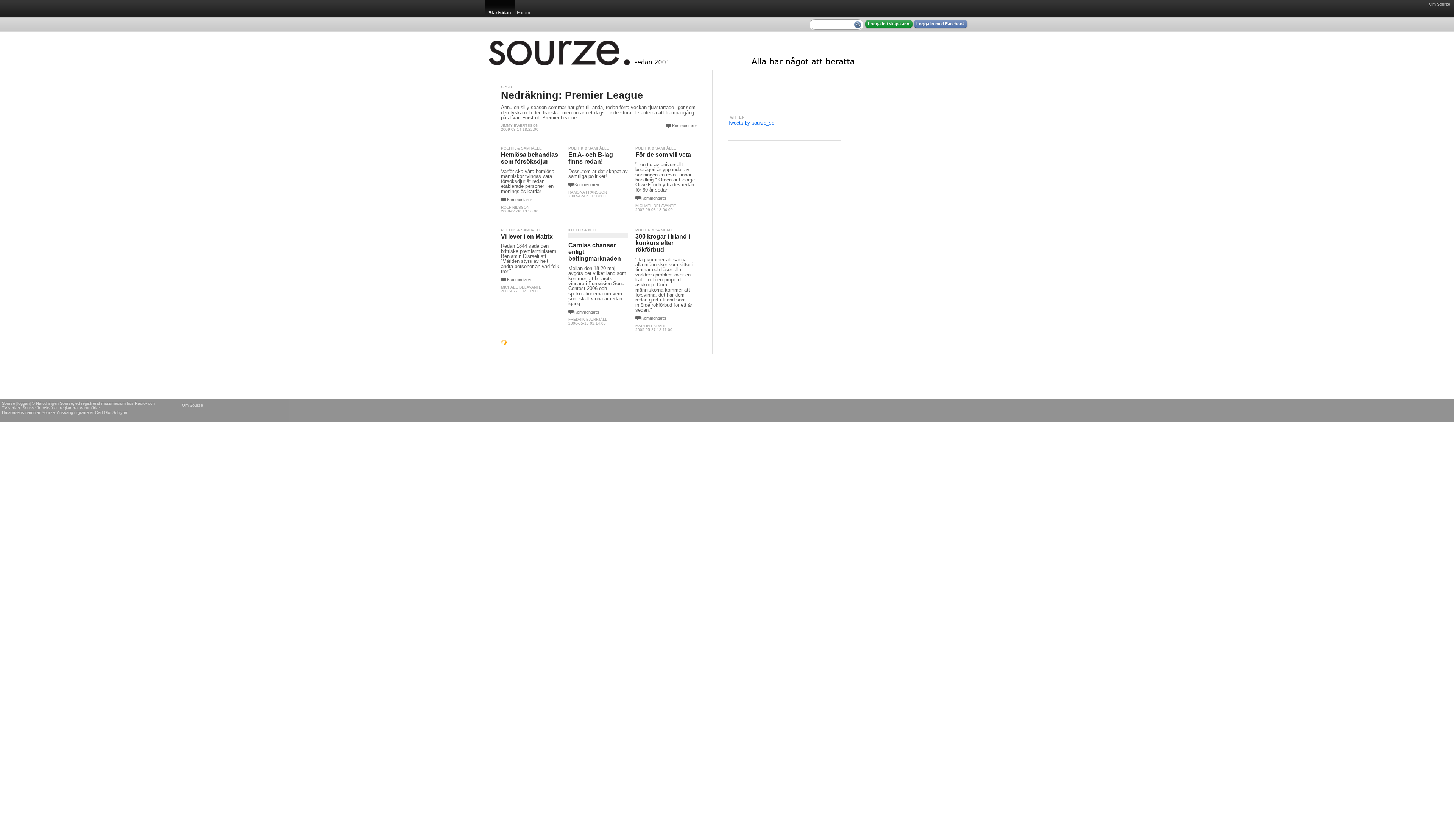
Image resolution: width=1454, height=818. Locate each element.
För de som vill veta (663, 154)
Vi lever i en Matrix (527, 236)
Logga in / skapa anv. (889, 24)
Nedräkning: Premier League (572, 95)
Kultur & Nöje (583, 230)
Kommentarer (684, 125)
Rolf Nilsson (515, 207)
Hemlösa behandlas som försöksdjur (529, 158)
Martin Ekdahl (650, 326)
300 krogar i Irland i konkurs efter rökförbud (662, 243)
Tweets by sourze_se (751, 123)
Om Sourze (1439, 4)
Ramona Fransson (587, 192)
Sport (507, 87)
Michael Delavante (655, 206)
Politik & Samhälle (521, 148)
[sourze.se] (671, 51)
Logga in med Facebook (940, 24)
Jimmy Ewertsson (519, 125)
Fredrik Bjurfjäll (587, 319)
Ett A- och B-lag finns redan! (590, 158)
